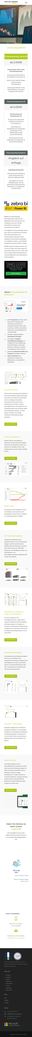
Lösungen (8, 977)
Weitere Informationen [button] (16, 276)
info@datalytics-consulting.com (16, 938)
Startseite (8, 975)
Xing (5, 998)
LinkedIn (6, 1000)
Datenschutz (9, 990)
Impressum (8, 987)
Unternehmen (9, 983)
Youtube (6, 1002)
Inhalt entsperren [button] (16, 273)
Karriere (8, 985)
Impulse (8, 979)
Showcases (8, 981)
